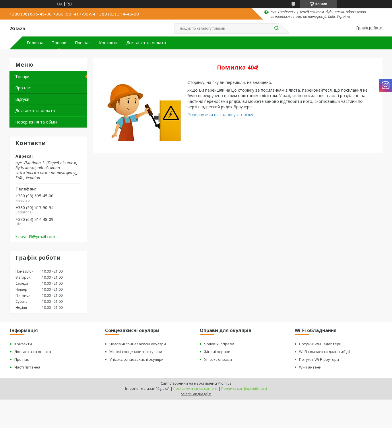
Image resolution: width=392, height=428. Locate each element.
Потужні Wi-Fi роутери (319, 359)
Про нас (82, 43)
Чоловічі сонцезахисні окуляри (137, 343)
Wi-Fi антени (310, 367)
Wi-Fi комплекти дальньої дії (324, 351)
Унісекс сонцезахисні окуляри (136, 359)
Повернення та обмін (36, 122)
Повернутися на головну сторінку (220, 114)
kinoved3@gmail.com (35, 236)
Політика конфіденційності (244, 388)
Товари (59, 43)
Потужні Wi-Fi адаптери (320, 343)
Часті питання (27, 367)
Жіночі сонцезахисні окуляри (135, 351)
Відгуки (22, 99)
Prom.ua (225, 383)
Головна (35, 43)
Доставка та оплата (146, 43)
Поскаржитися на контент (195, 388)
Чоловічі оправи (219, 343)
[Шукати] (276, 28)
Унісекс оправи (218, 359)
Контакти (108, 43)
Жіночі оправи (217, 351)
